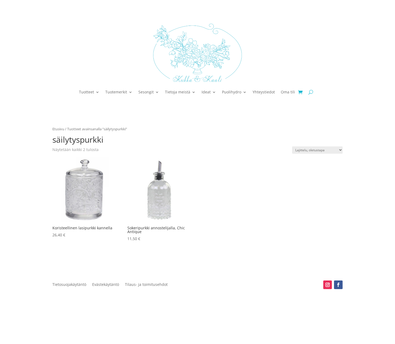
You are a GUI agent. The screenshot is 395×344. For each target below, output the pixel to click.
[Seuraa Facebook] (338, 284)
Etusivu (58, 129)
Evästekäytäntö (105, 285)
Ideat (206, 91)
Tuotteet (86, 91)
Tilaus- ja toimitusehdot (146, 285)
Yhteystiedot (264, 91)
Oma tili (288, 91)
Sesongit (146, 91)
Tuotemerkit (116, 91)
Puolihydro (231, 91)
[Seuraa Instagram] (327, 284)
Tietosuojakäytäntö (69, 285)
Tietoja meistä (177, 91)
